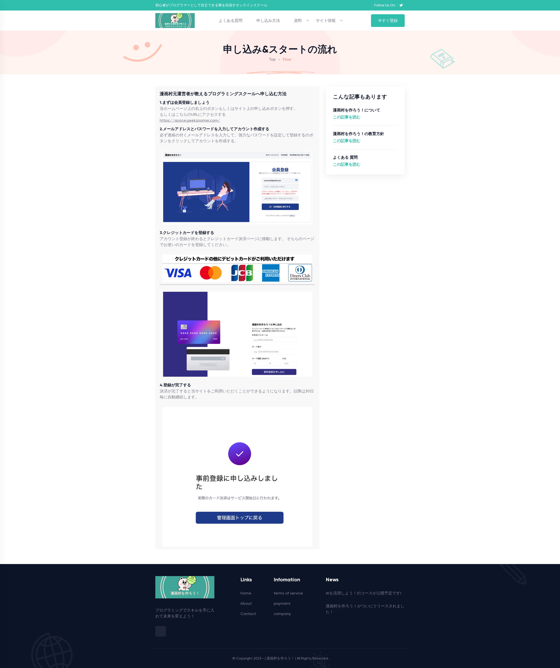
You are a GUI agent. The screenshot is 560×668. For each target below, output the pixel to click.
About (246, 603)
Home (245, 593)
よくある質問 (230, 20)
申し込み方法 (268, 20)
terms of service (288, 593)
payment (282, 603)
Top (272, 59)
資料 (298, 20)
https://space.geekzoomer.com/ (190, 120)
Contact (248, 613)
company (282, 613)
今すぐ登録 (388, 20)
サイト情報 (326, 20)
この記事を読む (346, 117)
